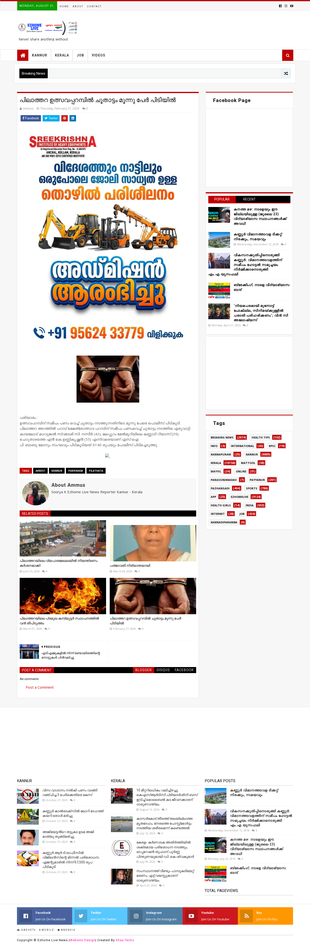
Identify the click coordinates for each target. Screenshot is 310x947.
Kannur (56, 470)
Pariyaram (75, 470)
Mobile (47, 930)
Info (214, 446)
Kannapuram (221, 454)
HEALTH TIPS (261, 437)
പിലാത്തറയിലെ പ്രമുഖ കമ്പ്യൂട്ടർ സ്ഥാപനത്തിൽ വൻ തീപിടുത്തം (59, 620)
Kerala (216, 463)
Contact (94, 6)
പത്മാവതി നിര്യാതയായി (130, 565)
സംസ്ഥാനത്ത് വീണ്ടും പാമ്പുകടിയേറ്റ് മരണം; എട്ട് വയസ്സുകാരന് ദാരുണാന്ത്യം (165, 875)
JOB (80, 55)
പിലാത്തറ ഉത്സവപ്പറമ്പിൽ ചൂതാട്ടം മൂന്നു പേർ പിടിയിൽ (145, 620)
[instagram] (286, 6)
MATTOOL (248, 463)
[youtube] (291, 6)
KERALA (62, 55)
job (242, 514)
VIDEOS (98, 55)
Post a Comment (40, 687)
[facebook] (280, 6)
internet (218, 514)
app (213, 497)
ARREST (40, 470)
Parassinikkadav (224, 480)
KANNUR (39, 55)
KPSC (272, 446)
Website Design (82, 940)
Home (64, 6)
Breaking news (222, 437)
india (250, 505)
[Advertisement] (249, 373)
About (78, 6)
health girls (221, 505)
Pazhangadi (220, 488)
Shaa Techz (125, 940)
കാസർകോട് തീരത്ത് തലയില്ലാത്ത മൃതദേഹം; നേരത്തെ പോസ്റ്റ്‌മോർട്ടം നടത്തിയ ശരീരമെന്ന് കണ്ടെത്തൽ (164, 823)
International (242, 446)
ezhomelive (239, 497)
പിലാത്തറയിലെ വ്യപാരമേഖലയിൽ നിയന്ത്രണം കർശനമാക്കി (59, 563)
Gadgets (28, 930)
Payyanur (257, 480)
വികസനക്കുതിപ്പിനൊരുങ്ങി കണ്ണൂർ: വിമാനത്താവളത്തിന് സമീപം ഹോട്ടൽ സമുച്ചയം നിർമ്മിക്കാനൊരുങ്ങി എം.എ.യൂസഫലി (245, 264)
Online (241, 471)
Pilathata (96, 470)
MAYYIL (216, 471)
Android (68, 930)
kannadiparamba (224, 522)
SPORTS (251, 488)
